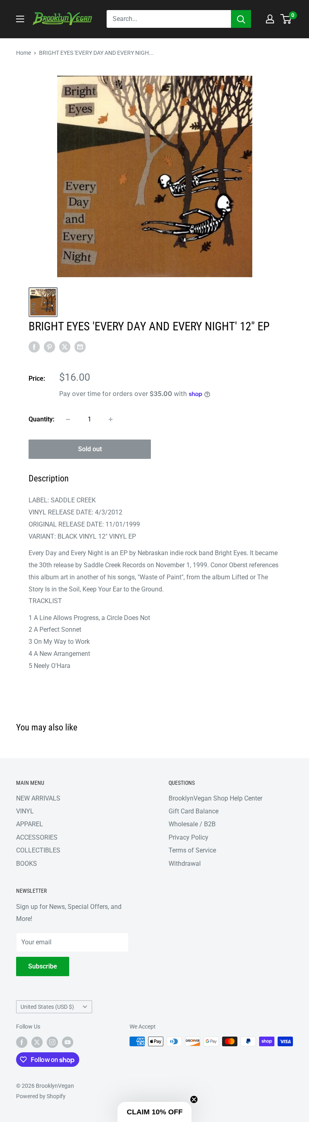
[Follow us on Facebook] (21, 1042)
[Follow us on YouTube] (67, 1042)
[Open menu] (20, 19)
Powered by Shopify (41, 1096)
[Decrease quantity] (68, 419)
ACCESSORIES (37, 837)
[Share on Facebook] (34, 346)
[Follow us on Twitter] (37, 1042)
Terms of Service (192, 850)
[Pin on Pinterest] (49, 346)
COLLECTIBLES (38, 850)
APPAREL (29, 824)
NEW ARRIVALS (38, 798)
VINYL (25, 811)
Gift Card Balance (193, 811)
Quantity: (41, 419)
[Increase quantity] (110, 419)
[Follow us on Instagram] (52, 1042)
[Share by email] (80, 346)
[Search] (241, 19)
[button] (154, 1112)
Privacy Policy (188, 837)
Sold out (90, 449)
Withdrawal (185, 863)
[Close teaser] (194, 1099)
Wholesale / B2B (192, 824)
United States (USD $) (47, 1007)
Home (23, 53)
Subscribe (42, 966)
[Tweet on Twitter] (64, 346)
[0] (286, 19)
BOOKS (26, 863)
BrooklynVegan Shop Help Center (215, 798)
